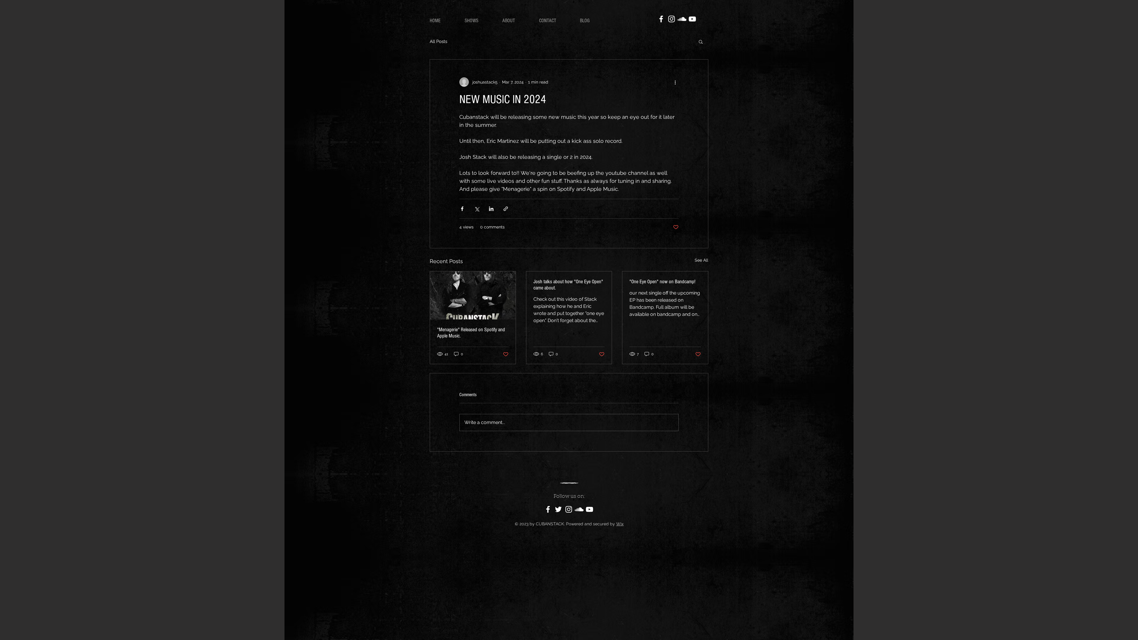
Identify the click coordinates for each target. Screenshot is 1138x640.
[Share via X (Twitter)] (477, 209)
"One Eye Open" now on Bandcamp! (662, 282)
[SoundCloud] (681, 19)
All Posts (438, 41)
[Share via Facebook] (462, 209)
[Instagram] (671, 19)
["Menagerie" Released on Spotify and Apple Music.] (473, 295)
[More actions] (675, 82)
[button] (701, 41)
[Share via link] (506, 209)
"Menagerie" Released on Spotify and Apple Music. (471, 333)
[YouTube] (692, 19)
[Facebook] (661, 19)
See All (701, 260)
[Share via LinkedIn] (491, 209)
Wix (620, 523)
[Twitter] (558, 509)
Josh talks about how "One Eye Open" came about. (568, 285)
